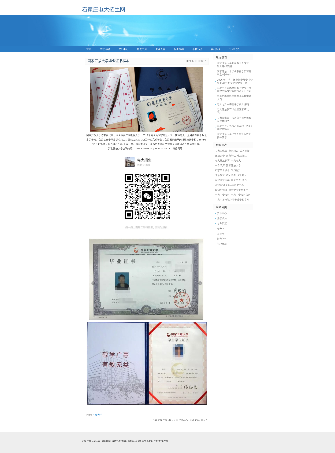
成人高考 (231, 175)
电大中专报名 (222, 194)
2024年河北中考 (235, 185)
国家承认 (231, 155)
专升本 (220, 228)
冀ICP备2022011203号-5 (124, 441)
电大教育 (233, 150)
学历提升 (236, 170)
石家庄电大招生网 (103, 9)
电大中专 (236, 180)
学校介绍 (105, 49)
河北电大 (242, 175)
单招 (244, 180)
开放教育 (220, 175)
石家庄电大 (221, 150)
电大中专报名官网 (241, 194)
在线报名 (216, 49)
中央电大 (236, 160)
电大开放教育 (222, 160)
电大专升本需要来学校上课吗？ (234, 104)
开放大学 (97, 414)
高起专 (220, 233)
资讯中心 (123, 49)
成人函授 (245, 150)
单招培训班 (221, 189)
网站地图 (106, 441)
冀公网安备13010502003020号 (152, 441)
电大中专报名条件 (238, 189)
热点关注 (142, 49)
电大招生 (242, 155)
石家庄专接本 (222, 170)
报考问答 (179, 49)
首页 (88, 49)
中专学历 (220, 165)
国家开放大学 (233, 165)
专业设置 (160, 49)
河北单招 (220, 185)
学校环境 (197, 49)
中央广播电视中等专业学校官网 (232, 199)
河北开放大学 (222, 180)
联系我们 (234, 49)
